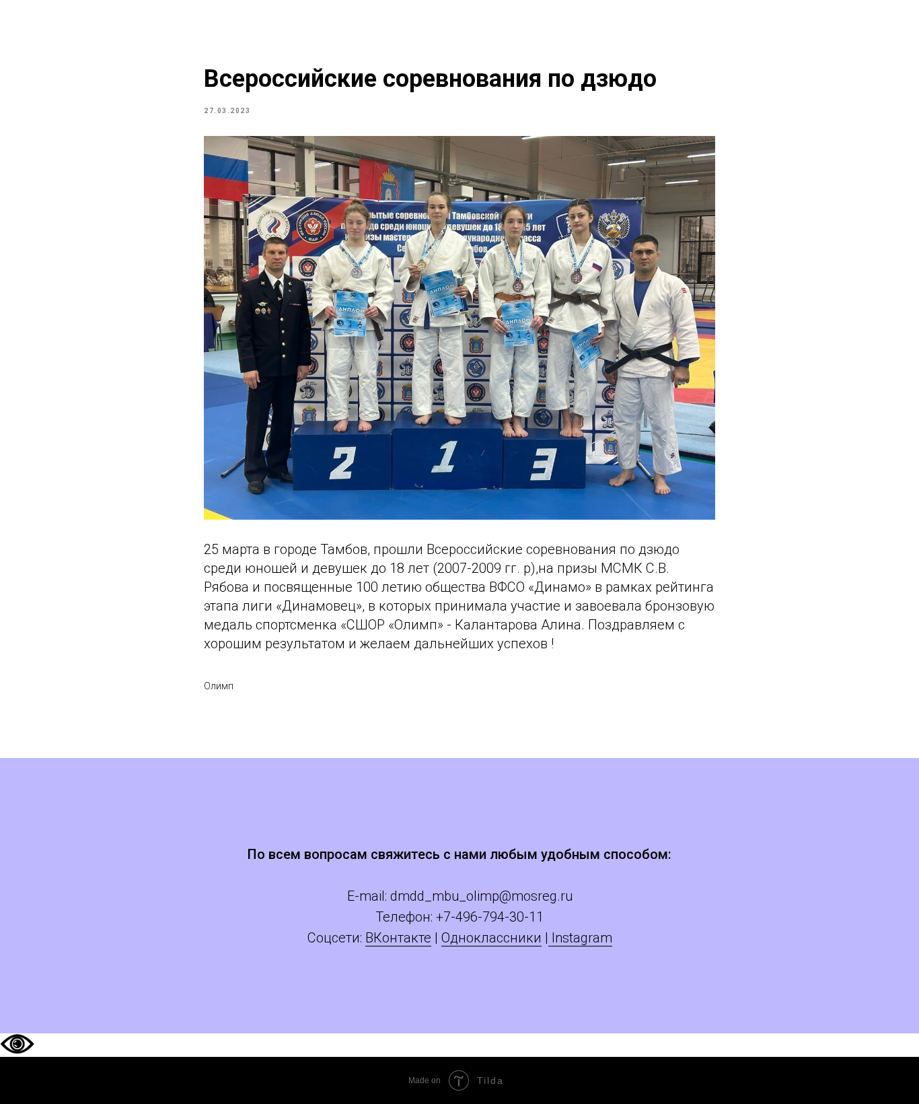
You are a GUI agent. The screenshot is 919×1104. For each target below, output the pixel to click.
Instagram (580, 938)
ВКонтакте (398, 938)
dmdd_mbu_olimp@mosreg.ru (481, 896)
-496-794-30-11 (497, 917)
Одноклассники (491, 938)
